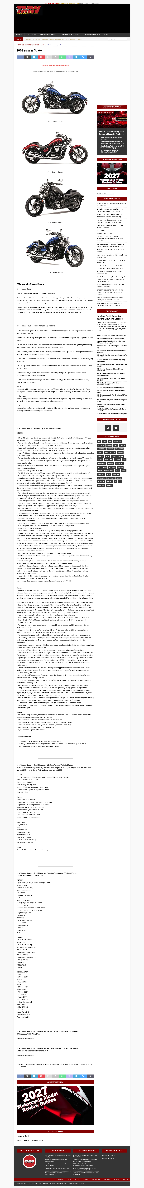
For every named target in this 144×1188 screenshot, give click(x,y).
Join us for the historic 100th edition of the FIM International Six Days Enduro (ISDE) (85, 1160)
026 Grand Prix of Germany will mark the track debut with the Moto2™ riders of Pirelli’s (84, 1169)
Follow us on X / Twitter (108, 1155)
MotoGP (110, 463)
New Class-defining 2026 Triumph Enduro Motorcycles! (112, 413)
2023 (104, 441)
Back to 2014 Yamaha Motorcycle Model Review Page (55, 65)
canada (122, 445)
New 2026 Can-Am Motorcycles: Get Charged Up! (110, 338)
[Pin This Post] (41, 57)
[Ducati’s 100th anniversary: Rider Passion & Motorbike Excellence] (112, 127)
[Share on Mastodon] (69, 57)
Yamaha (43, 45)
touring (109, 482)
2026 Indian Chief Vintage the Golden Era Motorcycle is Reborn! (55, 1173)
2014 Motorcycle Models (30, 45)
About (81, 3)
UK (115, 482)
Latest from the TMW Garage (112, 107)
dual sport (119, 449)
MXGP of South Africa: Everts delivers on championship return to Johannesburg (83, 1164)
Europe (120, 452)
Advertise (60, 1180)
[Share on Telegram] (76, 57)
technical (101, 482)
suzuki (119, 478)
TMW (19, 45)
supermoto (101, 478)
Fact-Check (107, 1180)
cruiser (110, 449)
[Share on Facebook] (20, 57)
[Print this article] (55, 57)
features (100, 456)
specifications (108, 471)
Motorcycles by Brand (71, 35)
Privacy (86, 3)
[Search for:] (117, 39)
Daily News (30, 35)
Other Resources (91, 35)
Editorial (92, 3)
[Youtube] (116, 428)
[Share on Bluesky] (83, 57)
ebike (106, 452)
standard (101, 474)
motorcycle (119, 463)
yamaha (109, 485)
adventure (117, 441)
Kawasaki (117, 460)
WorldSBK (101, 485)
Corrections (96, 1180)
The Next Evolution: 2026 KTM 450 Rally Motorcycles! (111, 335)
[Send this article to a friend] (48, 57)
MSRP (99, 467)
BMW (115, 445)
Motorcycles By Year (48, 35)
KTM (124, 460)
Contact (97, 3)
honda (100, 460)
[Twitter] (108, 428)
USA (120, 482)
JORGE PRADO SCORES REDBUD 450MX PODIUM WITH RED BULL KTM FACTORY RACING (110, 292)
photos (120, 467)
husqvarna (108, 460)
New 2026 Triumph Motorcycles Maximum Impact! (110, 387)
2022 (99, 441)
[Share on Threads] (90, 57)
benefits (108, 445)
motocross (101, 463)
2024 (110, 441)
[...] (119, 331)
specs (117, 471)
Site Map (125, 1180)
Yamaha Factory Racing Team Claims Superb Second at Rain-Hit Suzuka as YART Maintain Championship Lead (111, 279)
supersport (111, 478)
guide (107, 456)
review (100, 471)
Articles (19, 35)
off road (112, 467)
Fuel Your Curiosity (112, 311)
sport (123, 471)
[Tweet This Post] (27, 57)
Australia (101, 445)
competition (102, 449)
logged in (28, 1140)
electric (112, 452)
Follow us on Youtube (108, 1158)
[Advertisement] (87, 19)
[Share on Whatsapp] (62, 57)
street (108, 474)
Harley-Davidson (117, 456)
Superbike (116, 474)
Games (106, 35)
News (104, 467)
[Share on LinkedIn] (34, 57)
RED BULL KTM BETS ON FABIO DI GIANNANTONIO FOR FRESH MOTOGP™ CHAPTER (110, 238)
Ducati (100, 452)
